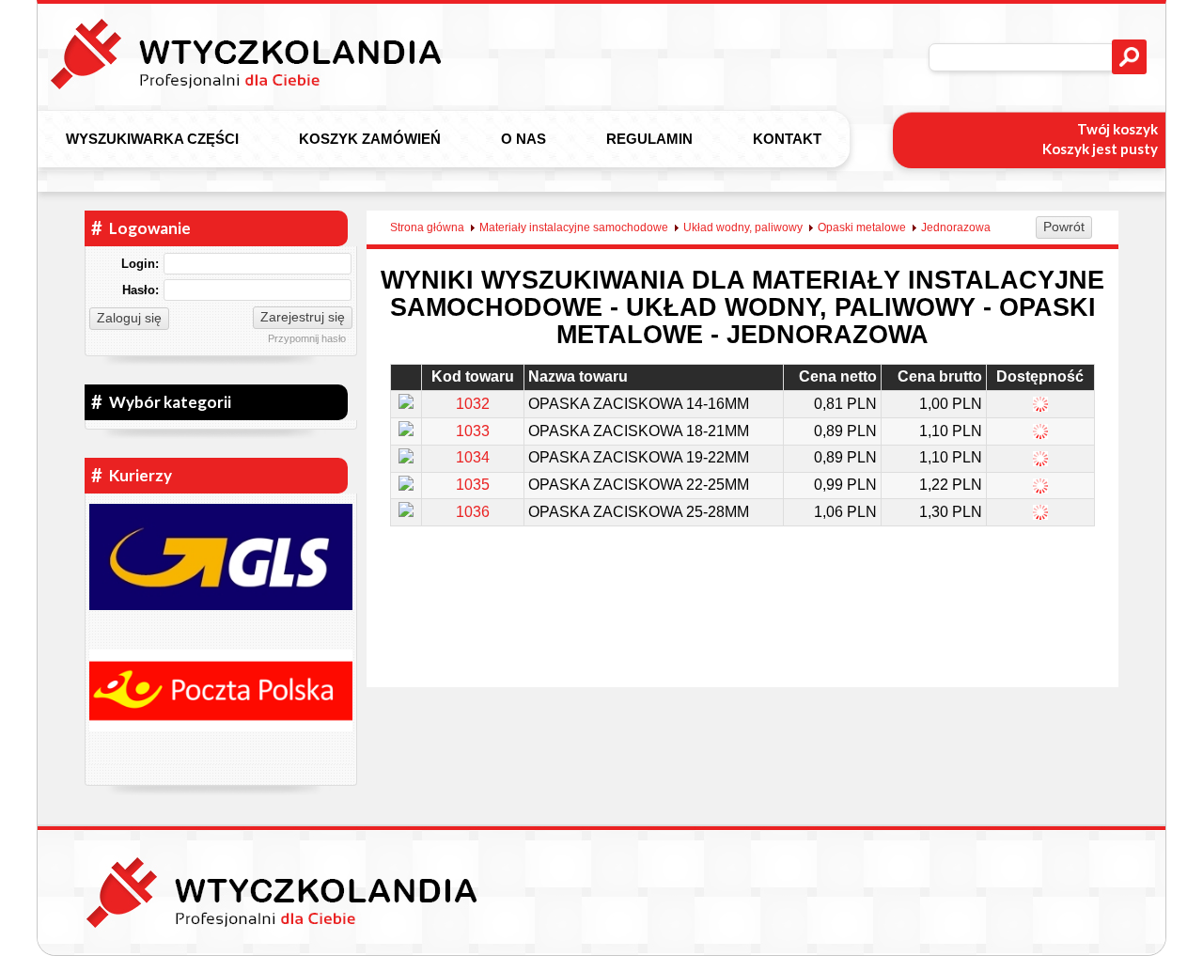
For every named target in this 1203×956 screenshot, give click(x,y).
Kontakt (787, 139)
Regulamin (649, 139)
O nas (523, 139)
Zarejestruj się (302, 316)
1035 (473, 485)
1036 (473, 512)
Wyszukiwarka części (152, 139)
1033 (473, 431)
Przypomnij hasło (307, 338)
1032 (473, 404)
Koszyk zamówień (370, 139)
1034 (473, 457)
